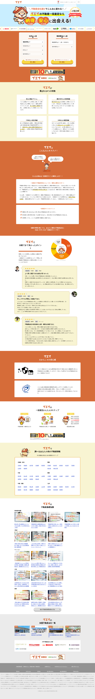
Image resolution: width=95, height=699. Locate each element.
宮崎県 (49, 490)
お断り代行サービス (75, 666)
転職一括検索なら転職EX (20, 674)
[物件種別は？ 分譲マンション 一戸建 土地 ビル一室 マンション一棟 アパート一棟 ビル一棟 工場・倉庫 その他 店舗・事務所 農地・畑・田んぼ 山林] (33, 54)
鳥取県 (19, 487)
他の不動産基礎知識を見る (47, 609)
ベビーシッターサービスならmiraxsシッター (50, 684)
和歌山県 (55, 479)
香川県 (25, 490)
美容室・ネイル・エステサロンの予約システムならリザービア (79, 680)
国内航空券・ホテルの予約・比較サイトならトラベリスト (31, 684)
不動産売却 (37, 666)
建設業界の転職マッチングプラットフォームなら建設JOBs (71, 684)
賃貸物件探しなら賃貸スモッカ (42, 674)
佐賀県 (55, 487)
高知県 (37, 490)
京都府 (61, 476)
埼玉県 (67, 465)
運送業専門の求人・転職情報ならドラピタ (33, 686)
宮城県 (37, 465)
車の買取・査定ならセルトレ (30, 676)
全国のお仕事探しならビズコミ (13, 684)
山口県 (43, 487)
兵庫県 (72, 476)
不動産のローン (26, 666)
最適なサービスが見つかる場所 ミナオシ (79, 686)
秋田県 (43, 465)
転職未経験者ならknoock (30, 674)
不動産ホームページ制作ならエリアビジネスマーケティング (74, 674)
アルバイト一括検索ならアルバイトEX (8, 674)
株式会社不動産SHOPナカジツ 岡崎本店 (72, 635)
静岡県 (31, 479)
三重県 (49, 476)
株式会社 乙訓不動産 (36, 634)
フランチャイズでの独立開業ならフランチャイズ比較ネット (44, 678)
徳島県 (19, 490)
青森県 (25, 465)
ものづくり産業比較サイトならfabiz (13, 680)
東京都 (49, 468)
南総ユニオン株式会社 (20, 634)
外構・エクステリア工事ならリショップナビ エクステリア (47, 676)
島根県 (25, 487)
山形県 (19, 468)
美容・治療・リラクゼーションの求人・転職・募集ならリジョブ (55, 680)
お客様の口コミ (47, 666)
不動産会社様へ (76, 671)
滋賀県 (55, 476)
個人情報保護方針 (63, 671)
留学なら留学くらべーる (61, 678)
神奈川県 (55, 468)
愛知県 (37, 479)
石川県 (31, 476)
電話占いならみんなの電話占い (36, 680)
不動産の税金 (32, 666)
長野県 (19, 479)
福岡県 (49, 487)
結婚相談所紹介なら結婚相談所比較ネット (74, 678)
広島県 (37, 487)
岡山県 (31, 487)
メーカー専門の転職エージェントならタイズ (16, 686)
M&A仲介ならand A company (47, 686)
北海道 (19, 465)
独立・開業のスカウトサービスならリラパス (14, 688)
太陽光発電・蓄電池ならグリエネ (26, 678)
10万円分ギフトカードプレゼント (61, 666)
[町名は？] (33, 50)
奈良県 (49, 479)
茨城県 (49, 465)
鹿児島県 (55, 490)
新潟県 (19, 476)
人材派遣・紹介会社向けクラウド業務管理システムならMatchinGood (33, 682)
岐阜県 (25, 479)
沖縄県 (61, 490)
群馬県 (61, 465)
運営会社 (17, 671)
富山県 (25, 476)
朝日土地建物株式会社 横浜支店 (55, 635)
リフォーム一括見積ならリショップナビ (66, 676)
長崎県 (61, 487)
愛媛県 (31, 490)
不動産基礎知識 (19, 666)
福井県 (37, 476)
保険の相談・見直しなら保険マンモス (45, 688)
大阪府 (67, 476)
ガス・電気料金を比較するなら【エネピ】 (12, 678)
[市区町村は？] (33, 46)
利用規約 (39, 671)
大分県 (72, 487)
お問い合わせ (28, 671)
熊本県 (67, 487)
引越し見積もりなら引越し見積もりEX (55, 674)
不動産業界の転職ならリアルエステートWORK (62, 686)
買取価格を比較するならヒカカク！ (30, 688)
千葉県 (72, 465)
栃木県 (55, 465)
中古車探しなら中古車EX (19, 676)
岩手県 (31, 465)
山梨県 (43, 476)
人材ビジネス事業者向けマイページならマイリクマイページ (57, 682)
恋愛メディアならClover (25, 680)
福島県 (25, 468)
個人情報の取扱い (50, 671)
